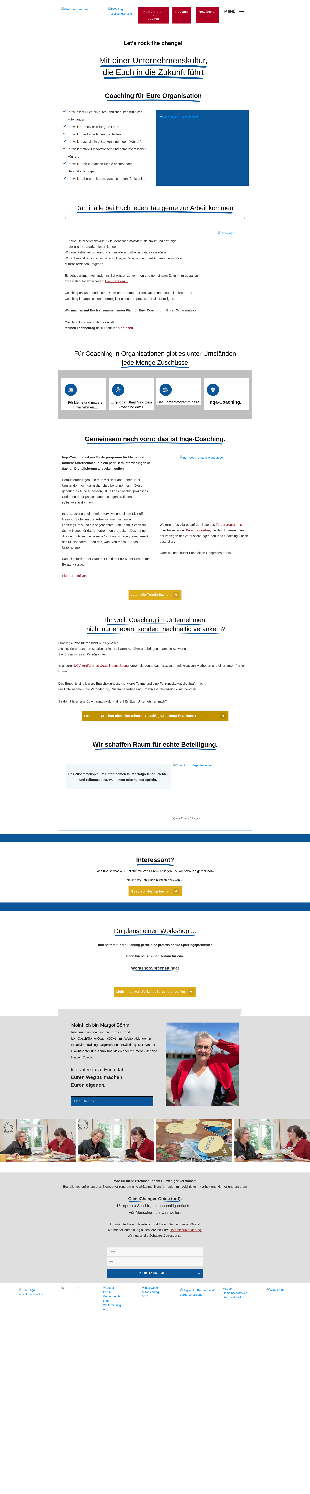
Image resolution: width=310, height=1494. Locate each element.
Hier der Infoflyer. (74, 575)
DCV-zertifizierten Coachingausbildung (101, 665)
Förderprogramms (229, 524)
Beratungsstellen (198, 530)
